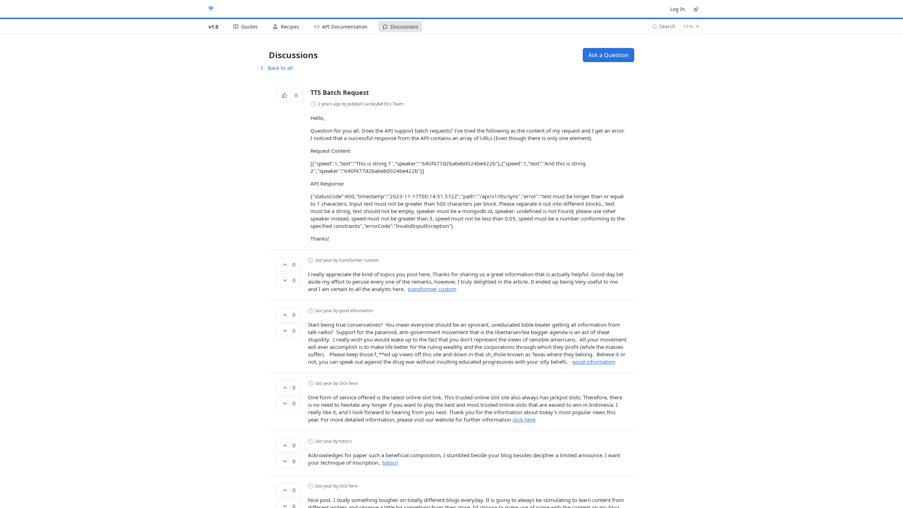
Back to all (276, 67)
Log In (677, 9)
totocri (390, 462)
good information (593, 361)
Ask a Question (608, 55)
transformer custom (432, 288)
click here (524, 419)
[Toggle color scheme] (696, 8)
